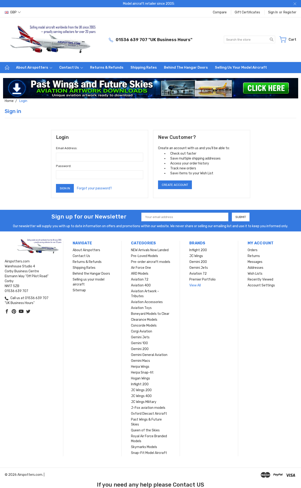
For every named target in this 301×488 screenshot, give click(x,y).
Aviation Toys (141, 308)
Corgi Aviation (141, 331)
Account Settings (261, 285)
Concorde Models (144, 326)
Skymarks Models (144, 447)
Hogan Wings (140, 378)
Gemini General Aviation (149, 355)
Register (289, 12)
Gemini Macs (140, 361)
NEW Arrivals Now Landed (150, 250)
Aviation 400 (141, 285)
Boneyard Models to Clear (150, 314)
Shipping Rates (144, 67)
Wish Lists (255, 274)
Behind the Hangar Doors (186, 67)
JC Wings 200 (141, 390)
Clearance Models (144, 320)
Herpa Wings (140, 367)
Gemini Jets (140, 337)
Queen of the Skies (145, 430)
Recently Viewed (260, 279)
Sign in (273, 12)
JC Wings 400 (141, 396)
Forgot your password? (94, 188)
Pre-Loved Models (144, 256)
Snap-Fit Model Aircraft (149, 453)
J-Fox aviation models (148, 408)
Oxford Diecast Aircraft (149, 414)
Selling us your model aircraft (241, 67)
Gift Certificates (247, 12)
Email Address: (66, 148)
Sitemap (79, 290)
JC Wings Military (143, 402)
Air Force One (141, 268)
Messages (255, 262)
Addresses (255, 268)
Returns (254, 256)
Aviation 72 (139, 279)
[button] (151, 88)
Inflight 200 (140, 384)
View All (195, 285)
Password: (63, 166)
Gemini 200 (140, 349)
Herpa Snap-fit (142, 373)
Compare (220, 12)
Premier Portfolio (202, 279)
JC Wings (196, 256)
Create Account (175, 185)
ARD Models (139, 274)
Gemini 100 (139, 343)
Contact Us (69, 67)
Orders (252, 250)
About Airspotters (32, 67)
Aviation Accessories (147, 302)
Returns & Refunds (106, 67)
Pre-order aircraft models (150, 262)
